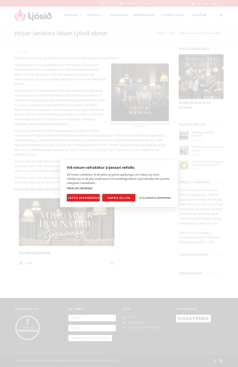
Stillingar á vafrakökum (155, 197)
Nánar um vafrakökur (80, 187)
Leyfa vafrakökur (84, 197)
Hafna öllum (119, 197)
